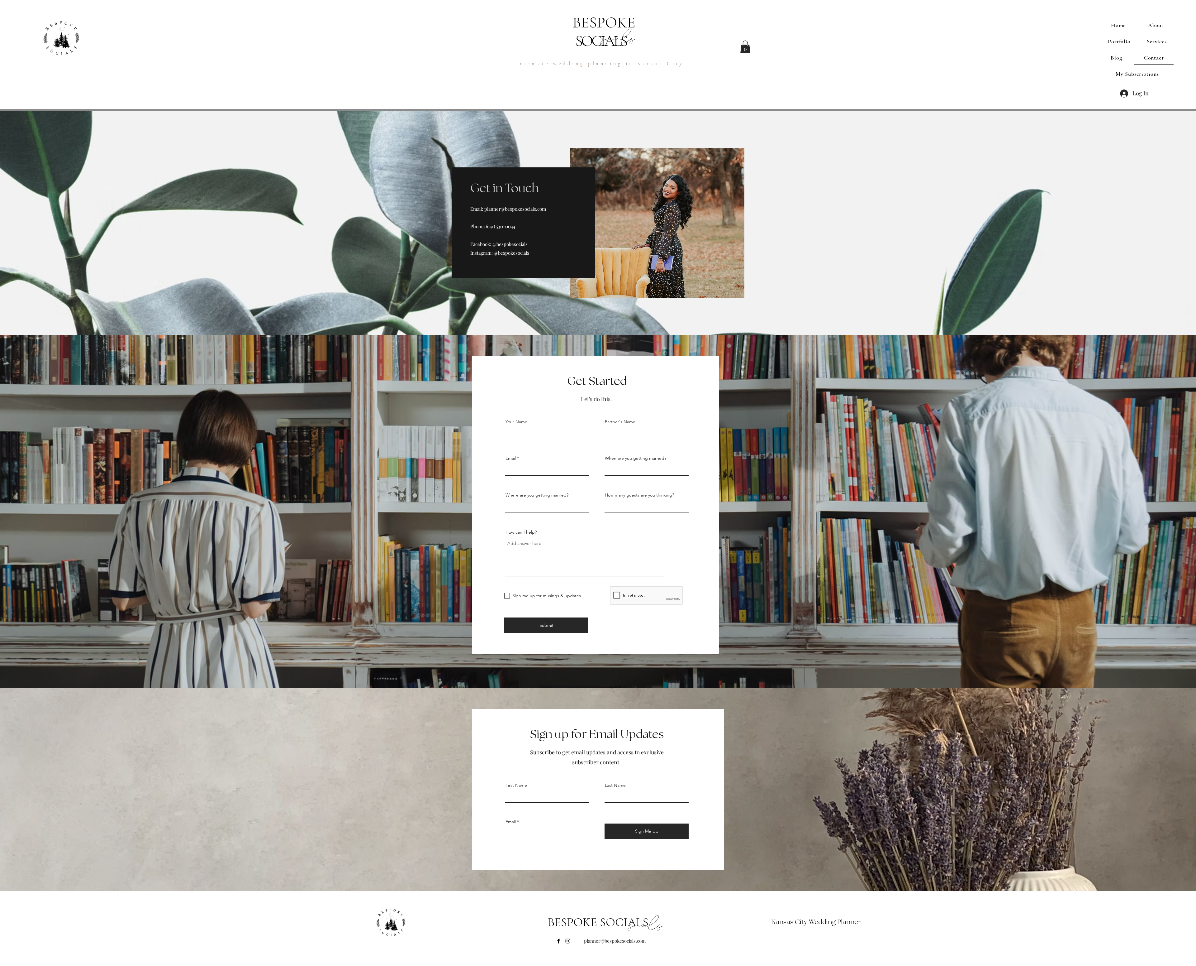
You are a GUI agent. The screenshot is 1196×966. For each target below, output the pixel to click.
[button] (745, 47)
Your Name (516, 422)
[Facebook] (558, 941)
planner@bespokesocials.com (515, 209)
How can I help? (521, 532)
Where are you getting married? (536, 495)
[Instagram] (568, 941)
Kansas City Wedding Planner (816, 922)
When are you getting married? (635, 458)
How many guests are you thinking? (639, 495)
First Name (516, 785)
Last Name (615, 785)
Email (510, 458)
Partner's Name (620, 422)
